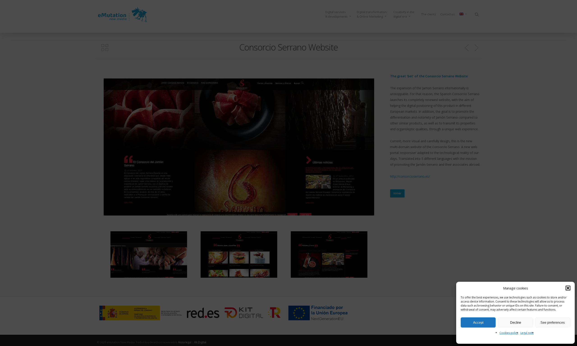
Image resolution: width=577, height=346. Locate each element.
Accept (478, 322)
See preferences (552, 322)
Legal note (527, 333)
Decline (515, 322)
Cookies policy (508, 333)
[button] (568, 288)
